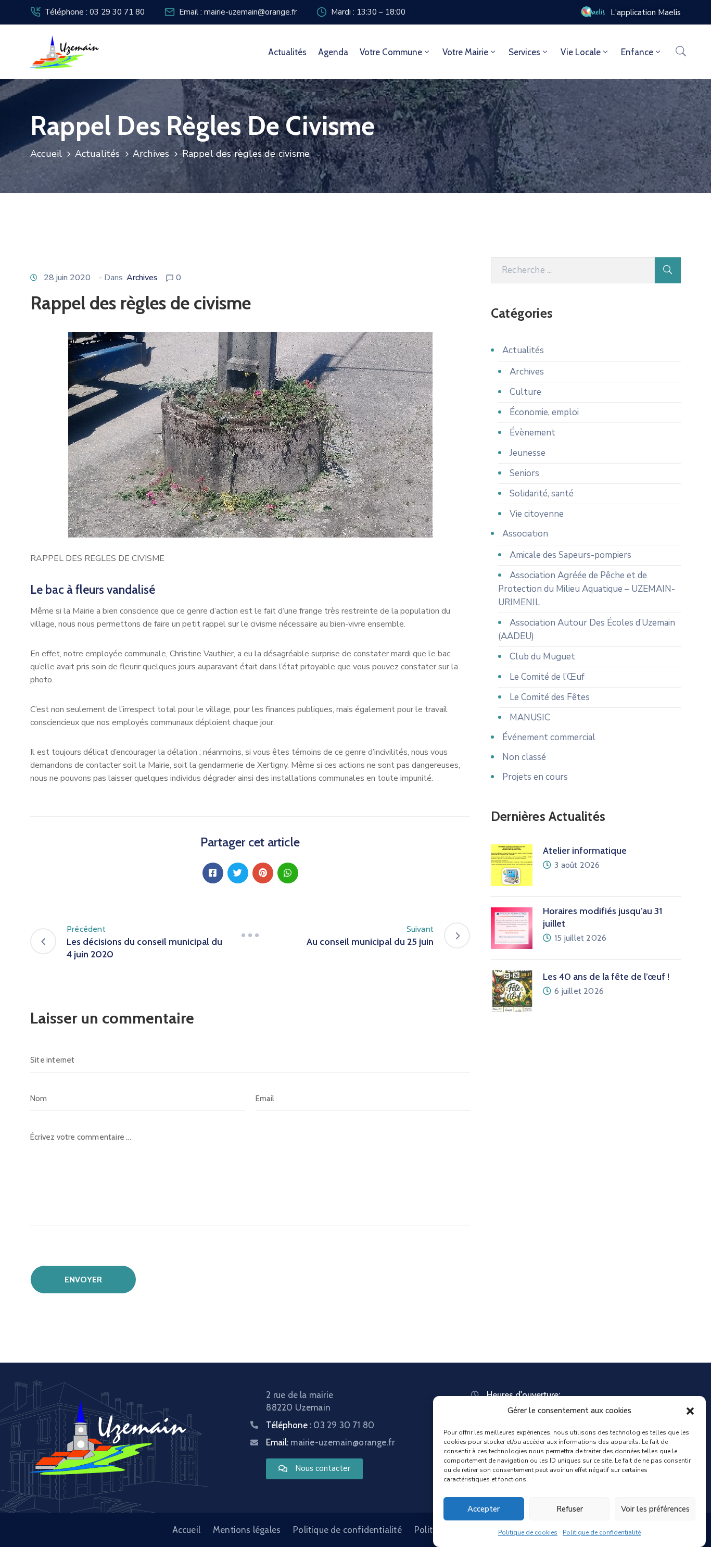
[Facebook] (212, 873)
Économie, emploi (544, 412)
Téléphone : (320, 1425)
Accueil (46, 153)
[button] (690, 1410)
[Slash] (250, 935)
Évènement (532, 433)
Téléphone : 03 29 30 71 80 (95, 12)
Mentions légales (247, 1530)
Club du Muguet (542, 657)
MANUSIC (530, 717)
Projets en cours (535, 777)
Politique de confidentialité (602, 1532)
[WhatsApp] (287, 873)
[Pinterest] (262, 873)
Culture (525, 392)
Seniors (524, 473)
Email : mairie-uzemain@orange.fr (238, 12)
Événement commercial (548, 737)
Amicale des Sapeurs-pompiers (570, 555)
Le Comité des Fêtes (550, 697)
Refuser (569, 1509)
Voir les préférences (655, 1509)
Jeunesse (527, 453)
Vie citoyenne (537, 514)
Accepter (483, 1509)
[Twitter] (237, 873)
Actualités (287, 52)
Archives (151, 153)
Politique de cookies (527, 1532)
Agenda (333, 52)
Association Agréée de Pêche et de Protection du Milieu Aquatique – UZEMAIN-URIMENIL (586, 588)
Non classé (524, 757)
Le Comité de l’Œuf (547, 677)
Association (525, 534)
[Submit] (668, 270)
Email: (330, 1442)
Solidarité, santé (542, 494)
